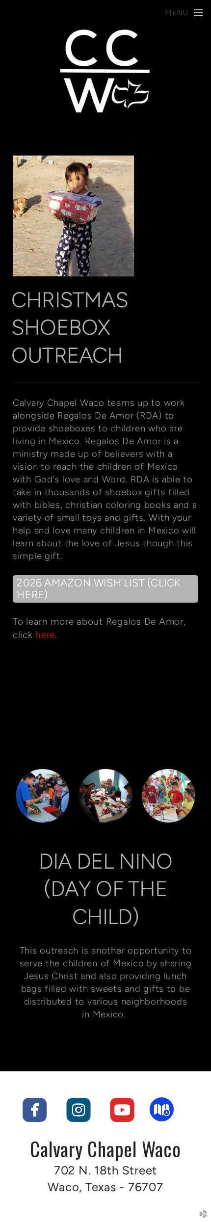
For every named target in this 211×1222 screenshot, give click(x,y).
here (45, 634)
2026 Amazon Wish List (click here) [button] (99, 589)
